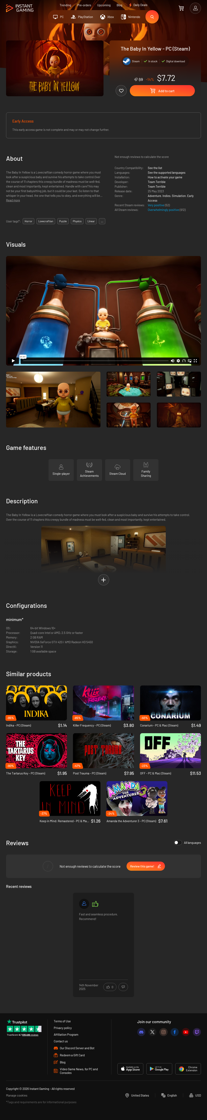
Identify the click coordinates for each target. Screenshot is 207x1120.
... (102, 221)
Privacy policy (63, 1028)
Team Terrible (157, 182)
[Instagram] (163, 1032)
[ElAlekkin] (84, 904)
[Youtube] (186, 1032)
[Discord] (141, 1032)
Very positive (156, 205)
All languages (192, 842)
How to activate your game (165, 177)
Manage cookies (16, 1095)
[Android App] (159, 1069)
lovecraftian (45, 221)
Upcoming (104, 5)
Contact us (61, 1041)
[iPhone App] (130, 1069)
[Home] (19, 8)
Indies (166, 196)
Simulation (179, 196)
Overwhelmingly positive (164, 210)
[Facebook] (175, 1032)
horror (28, 221)
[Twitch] (197, 1032)
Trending (65, 5)
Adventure (154, 196)
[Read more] (103, 942)
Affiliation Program (66, 1034)
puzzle (63, 221)
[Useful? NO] (123, 987)
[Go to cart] (181, 8)
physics (77, 221)
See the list (155, 168)
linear (91, 221)
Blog (119, 5)
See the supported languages (166, 172)
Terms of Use (62, 1021)
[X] (152, 1032)
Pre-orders (84, 5)
